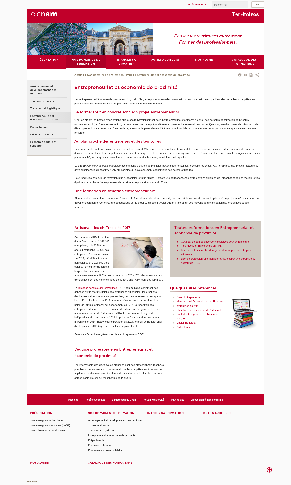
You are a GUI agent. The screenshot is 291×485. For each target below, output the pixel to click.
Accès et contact (95, 399)
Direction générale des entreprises (97, 287)
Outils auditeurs (217, 413)
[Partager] (257, 75)
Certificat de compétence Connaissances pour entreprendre (215, 241)
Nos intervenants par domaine (48, 430)
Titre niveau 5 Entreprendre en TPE (201, 245)
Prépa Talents (39, 127)
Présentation (41, 413)
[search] (230, 4)
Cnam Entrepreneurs (188, 297)
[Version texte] (245, 75)
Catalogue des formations (110, 462)
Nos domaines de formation (111, 413)
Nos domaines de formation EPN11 (109, 75)
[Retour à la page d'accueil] (50, 16)
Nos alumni (39, 462)
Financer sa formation (165, 413)
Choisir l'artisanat (186, 322)
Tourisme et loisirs (42, 101)
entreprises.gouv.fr (187, 305)
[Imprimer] (239, 75)
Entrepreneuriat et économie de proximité (162, 75)
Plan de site (177, 399)
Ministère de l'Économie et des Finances (200, 301)
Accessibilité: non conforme (207, 399)
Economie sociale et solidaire (43, 143)
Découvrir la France (42, 134)
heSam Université (154, 399)
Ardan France (184, 327)
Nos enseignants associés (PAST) (50, 425)
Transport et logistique (45, 108)
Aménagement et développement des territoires (43, 90)
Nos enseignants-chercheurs (47, 420)
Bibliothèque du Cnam (124, 399)
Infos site (73, 399)
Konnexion (32, 481)
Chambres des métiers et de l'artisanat (199, 310)
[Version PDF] (251, 75)
